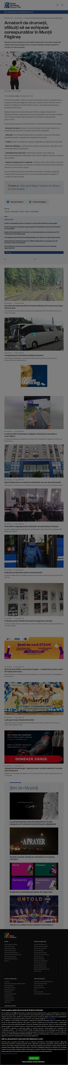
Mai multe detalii (50, 1018)
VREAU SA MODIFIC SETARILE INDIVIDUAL (33, 1061)
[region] (34, 1036)
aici (14, 1030)
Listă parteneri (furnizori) (9, 1053)
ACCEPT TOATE (34, 1058)
